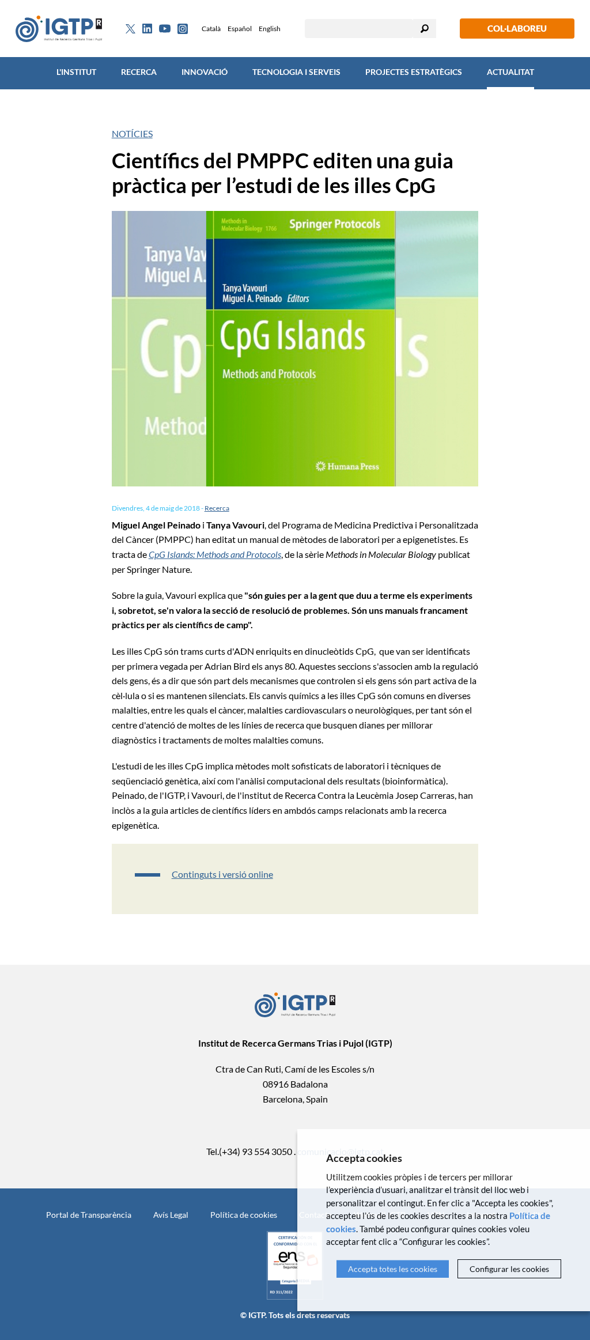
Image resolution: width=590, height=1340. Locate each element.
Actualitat (510, 72)
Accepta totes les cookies (392, 1269)
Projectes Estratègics (413, 72)
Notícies (132, 133)
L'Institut (76, 72)
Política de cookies (243, 1215)
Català (211, 28)
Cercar (424, 28)
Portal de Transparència (88, 1215)
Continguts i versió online (222, 874)
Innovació (204, 72)
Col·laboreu (517, 28)
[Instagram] (182, 29)
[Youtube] (165, 28)
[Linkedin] (147, 29)
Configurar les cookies (509, 1269)
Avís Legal (170, 1215)
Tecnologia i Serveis (296, 72)
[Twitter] (130, 29)
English (270, 28)
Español (240, 28)
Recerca (139, 72)
